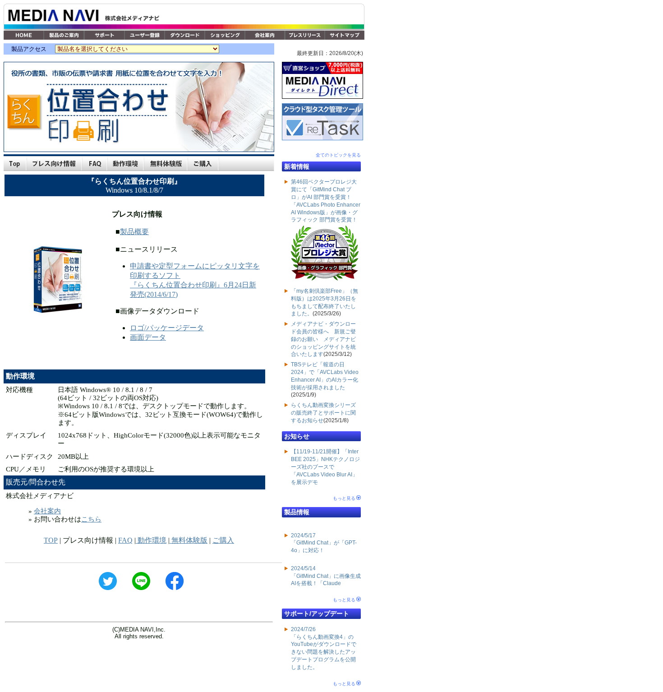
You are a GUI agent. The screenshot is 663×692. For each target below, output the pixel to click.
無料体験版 (188, 540)
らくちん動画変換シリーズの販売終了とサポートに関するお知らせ (323, 413)
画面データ (148, 337)
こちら (91, 519)
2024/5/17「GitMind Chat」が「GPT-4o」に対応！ (324, 543)
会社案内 (47, 511)
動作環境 (151, 540)
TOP (51, 540)
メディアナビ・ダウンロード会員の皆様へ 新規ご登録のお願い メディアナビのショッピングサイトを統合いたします (323, 339)
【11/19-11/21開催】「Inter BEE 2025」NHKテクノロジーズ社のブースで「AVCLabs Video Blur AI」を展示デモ (325, 466)
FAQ (125, 540)
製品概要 (134, 231)
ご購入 (223, 540)
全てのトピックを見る (338, 154)
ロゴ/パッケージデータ (167, 328)
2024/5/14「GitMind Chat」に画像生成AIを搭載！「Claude (326, 576)
